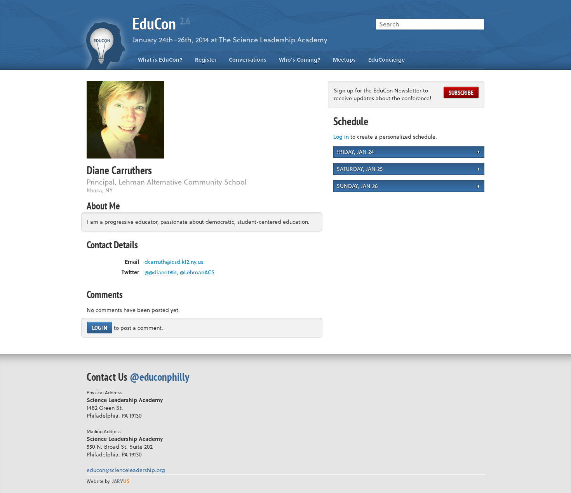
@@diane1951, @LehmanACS (179, 272)
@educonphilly (159, 376)
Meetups (344, 60)
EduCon (161, 23)
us (120, 480)
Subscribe (461, 92)
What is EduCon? (160, 60)
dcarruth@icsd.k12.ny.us (173, 262)
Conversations (247, 60)
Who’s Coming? (299, 60)
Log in (99, 327)
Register (205, 60)
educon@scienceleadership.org (126, 470)
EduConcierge (386, 60)
